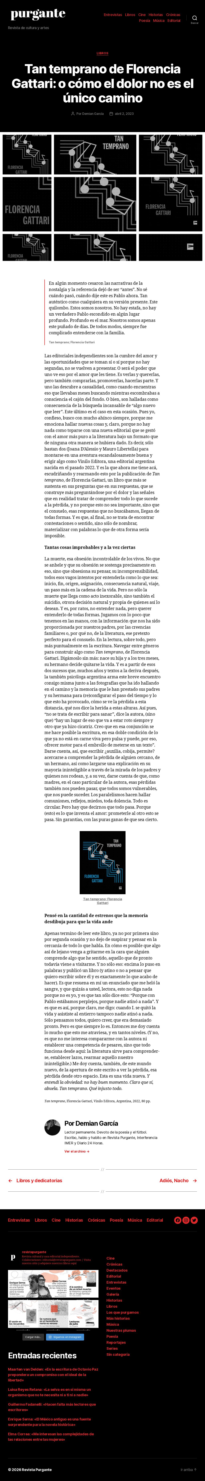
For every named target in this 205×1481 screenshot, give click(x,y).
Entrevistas (113, 15)
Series (112, 1348)
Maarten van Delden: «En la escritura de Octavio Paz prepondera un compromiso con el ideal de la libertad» (53, 1374)
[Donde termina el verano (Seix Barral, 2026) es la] (53, 1285)
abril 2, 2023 (124, 114)
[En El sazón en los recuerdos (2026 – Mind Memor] (23, 1315)
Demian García (93, 114)
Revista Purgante (37, 1470)
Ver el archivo (76, 1151)
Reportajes (116, 1342)
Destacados (117, 1270)
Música (158, 20)
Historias (156, 15)
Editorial (174, 20)
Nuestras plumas (121, 1330)
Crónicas (173, 15)
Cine (142, 15)
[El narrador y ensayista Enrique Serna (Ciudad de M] (23, 1285)
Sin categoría (118, 1354)
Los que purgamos (123, 1312)
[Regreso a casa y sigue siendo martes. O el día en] (53, 1315)
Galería (113, 1294)
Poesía (144, 20)
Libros (130, 15)
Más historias (118, 1318)
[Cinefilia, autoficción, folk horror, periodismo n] (83, 1315)
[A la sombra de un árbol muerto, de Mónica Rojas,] (83, 1285)
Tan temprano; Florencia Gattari (102, 901)
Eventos (114, 1288)
